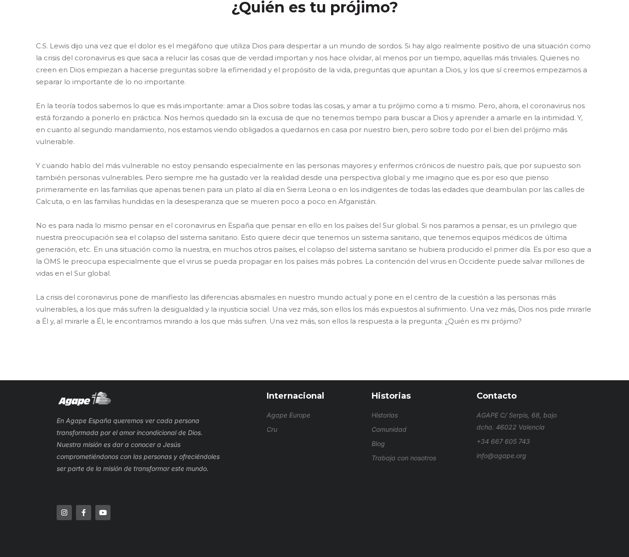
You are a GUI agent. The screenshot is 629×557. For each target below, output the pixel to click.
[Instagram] (64, 512)
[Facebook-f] (83, 512)
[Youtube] (103, 512)
